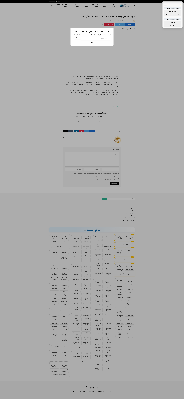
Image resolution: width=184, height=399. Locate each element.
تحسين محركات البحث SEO (172, 14)
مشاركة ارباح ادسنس (172, 25)
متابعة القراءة (92, 42)
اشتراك (77, 37)
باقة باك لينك (172, 11)
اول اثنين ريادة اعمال (172, 22)
